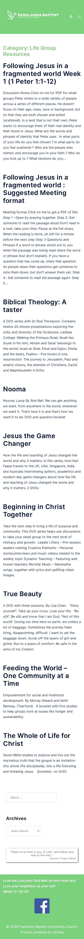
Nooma (14, 389)
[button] (71, 16)
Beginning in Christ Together (34, 510)
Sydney (58, 932)
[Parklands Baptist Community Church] (33, 16)
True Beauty (22, 594)
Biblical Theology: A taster (34, 306)
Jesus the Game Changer (29, 439)
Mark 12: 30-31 (16, 891)
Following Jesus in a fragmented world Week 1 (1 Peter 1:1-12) (42, 73)
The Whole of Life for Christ (37, 739)
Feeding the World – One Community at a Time (36, 676)
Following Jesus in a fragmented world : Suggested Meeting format (35, 189)
